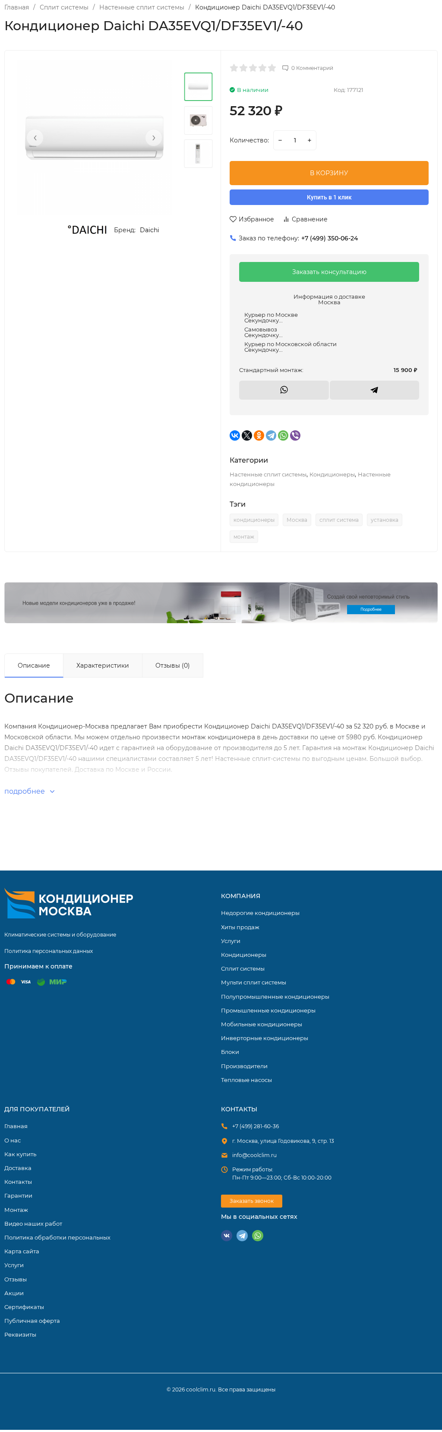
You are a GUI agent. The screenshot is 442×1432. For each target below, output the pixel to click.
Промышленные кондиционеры (268, 1010)
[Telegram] (271, 435)
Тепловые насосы (246, 1079)
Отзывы (15, 1279)
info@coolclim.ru (254, 1155)
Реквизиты (20, 1334)
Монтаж (16, 1209)
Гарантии (18, 1195)
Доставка (18, 1167)
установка (384, 520)
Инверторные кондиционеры (264, 1038)
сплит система (339, 520)
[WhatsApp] (283, 435)
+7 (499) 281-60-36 (255, 1126)
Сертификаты (24, 1306)
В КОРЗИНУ (329, 173)
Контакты (18, 1181)
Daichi (149, 230)
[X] (247, 435)
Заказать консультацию (329, 272)
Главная (16, 7)
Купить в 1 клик (329, 197)
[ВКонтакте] (235, 435)
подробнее (25, 791)
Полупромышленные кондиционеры (275, 996)
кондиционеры (254, 520)
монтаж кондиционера (218, 737)
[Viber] (295, 435)
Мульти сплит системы (253, 982)
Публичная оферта (32, 1320)
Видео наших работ (33, 1223)
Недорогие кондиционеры (260, 912)
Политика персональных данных (48, 951)
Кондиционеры (332, 474)
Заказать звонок (252, 1201)
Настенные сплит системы (141, 7)
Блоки (230, 1051)
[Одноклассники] (259, 435)
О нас (12, 1140)
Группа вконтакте (226, 1235)
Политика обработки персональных (57, 1237)
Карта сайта (21, 1251)
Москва (297, 520)
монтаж (244, 536)
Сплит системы (64, 7)
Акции (14, 1293)
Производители (244, 1066)
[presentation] (35, 137)
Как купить (20, 1154)
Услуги (230, 940)
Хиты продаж (240, 927)
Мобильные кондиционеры (261, 1024)
